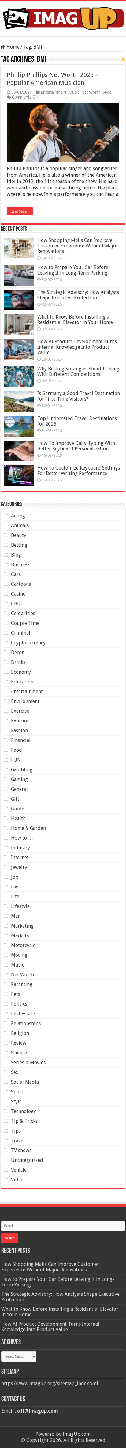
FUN (16, 760)
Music (74, 92)
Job (14, 877)
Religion (20, 1033)
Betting (19, 545)
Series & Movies (28, 1062)
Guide (17, 809)
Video (17, 1180)
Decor (17, 652)
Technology (23, 1111)
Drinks (18, 662)
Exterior (20, 721)
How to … (22, 838)
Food (16, 750)
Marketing (22, 926)
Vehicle (19, 1170)
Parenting (21, 984)
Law (15, 887)
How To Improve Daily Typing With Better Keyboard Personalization (76, 446)
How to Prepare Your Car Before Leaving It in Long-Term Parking (72, 270)
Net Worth (90, 92)
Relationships (26, 1023)
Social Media (25, 1082)
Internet (20, 857)
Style (106, 92)
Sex (14, 1072)
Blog (16, 555)
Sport (17, 1092)
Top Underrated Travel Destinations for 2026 (77, 421)
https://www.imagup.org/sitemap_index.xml (49, 1383)
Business (20, 564)
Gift (15, 799)
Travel (18, 1141)
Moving (19, 955)
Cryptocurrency (28, 643)
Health (18, 818)
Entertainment (53, 92)
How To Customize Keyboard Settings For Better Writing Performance (78, 470)
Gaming (19, 779)
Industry (20, 848)
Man (15, 916)
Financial (21, 740)
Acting (18, 516)
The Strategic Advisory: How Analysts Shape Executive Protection (78, 295)
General (19, 789)
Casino (18, 594)
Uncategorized (27, 1160)
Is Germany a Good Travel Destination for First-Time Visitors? (78, 396)
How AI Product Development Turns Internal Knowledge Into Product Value (77, 347)
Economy (21, 672)
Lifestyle (20, 906)
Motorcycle (23, 945)
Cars (16, 574)
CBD (15, 604)
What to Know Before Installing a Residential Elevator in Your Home (75, 319)
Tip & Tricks (24, 1121)
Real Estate (23, 1014)
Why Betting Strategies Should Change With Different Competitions (79, 371)
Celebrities (23, 613)
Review (18, 1043)
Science (19, 1053)
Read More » (19, 211)
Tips (16, 1131)
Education (22, 682)
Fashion (19, 730)
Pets (15, 994)
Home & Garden (28, 828)
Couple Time (25, 623)
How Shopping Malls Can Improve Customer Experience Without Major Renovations (77, 245)
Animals (20, 525)
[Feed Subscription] (123, 59)
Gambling (21, 770)
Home (12, 47)
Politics (19, 1004)
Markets (20, 935)
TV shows (21, 1150)
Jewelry (19, 867)
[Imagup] (63, 17)
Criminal (20, 633)
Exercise (20, 711)
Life (15, 896)
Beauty (18, 535)
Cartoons (21, 584)
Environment (25, 701)
